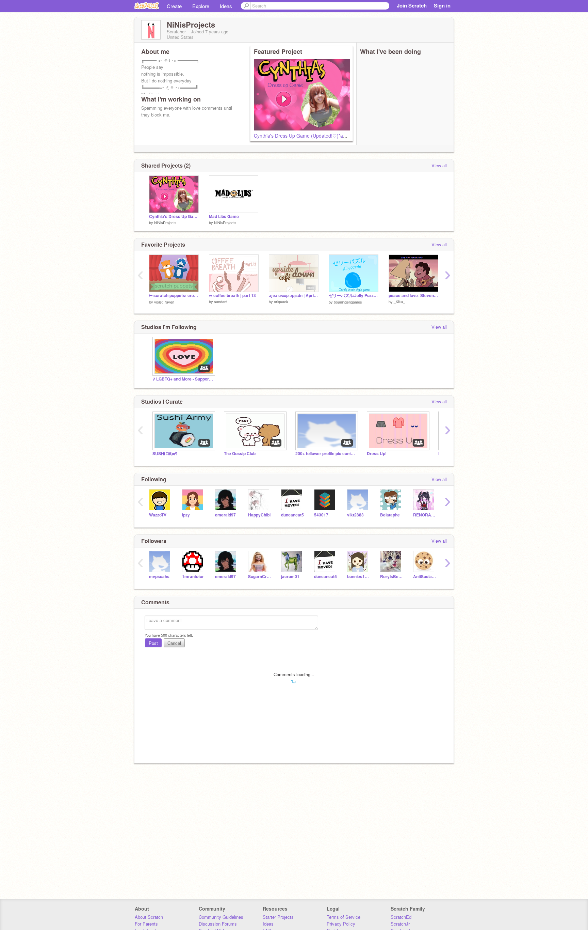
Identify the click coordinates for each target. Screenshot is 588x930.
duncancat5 (292, 515)
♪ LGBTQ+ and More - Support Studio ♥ (183, 379)
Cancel (174, 643)
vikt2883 (355, 515)
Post (153, 643)
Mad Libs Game (224, 216)
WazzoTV (157, 515)
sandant (220, 301)
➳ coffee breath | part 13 (232, 295)
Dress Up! (377, 453)
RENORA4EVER (424, 515)
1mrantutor (193, 576)
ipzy (186, 515)
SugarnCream (259, 576)
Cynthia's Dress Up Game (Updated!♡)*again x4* (307, 135)
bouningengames (348, 302)
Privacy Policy (341, 923)
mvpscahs (159, 576)
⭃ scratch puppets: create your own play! (174, 295)
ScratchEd (401, 917)
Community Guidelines (221, 917)
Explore (200, 6)
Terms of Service (343, 917)
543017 (321, 515)
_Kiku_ (399, 301)
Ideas (226, 6)
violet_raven (164, 302)
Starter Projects (278, 917)
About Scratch (149, 917)
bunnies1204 (358, 576)
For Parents (146, 923)
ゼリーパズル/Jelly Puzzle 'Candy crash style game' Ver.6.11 (353, 295)
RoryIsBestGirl (391, 576)
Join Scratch (412, 5)
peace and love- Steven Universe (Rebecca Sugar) (413, 295)
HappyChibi (259, 515)
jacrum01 (290, 576)
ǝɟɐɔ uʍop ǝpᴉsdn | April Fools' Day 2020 (293, 295)
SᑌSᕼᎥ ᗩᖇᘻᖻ (164, 453)
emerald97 (225, 515)
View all (439, 165)
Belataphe (390, 515)
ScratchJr (400, 923)
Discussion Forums (218, 923)
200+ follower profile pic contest (326, 453)
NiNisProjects (165, 222)
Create (174, 6)
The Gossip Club (240, 453)
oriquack (281, 301)
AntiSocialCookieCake (424, 576)
